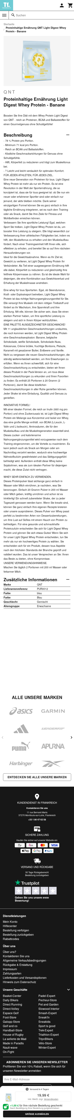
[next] (71, 737)
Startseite (9, 24)
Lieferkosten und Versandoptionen (25, 978)
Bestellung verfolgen (16, 930)
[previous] (2, 737)
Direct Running (12, 1004)
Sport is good (46, 1026)
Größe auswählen (37, 1114)
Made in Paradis (13, 1043)
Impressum (10, 969)
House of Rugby (13, 1034)
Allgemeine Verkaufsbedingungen (24, 960)
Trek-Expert (45, 1030)
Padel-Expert (46, 996)
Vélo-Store (45, 1043)
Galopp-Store (11, 1022)
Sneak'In (44, 1017)
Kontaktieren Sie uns (37, 808)
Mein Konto (10, 922)
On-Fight (8, 1052)
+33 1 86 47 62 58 (37, 819)
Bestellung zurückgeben (37, 875)
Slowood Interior (48, 1009)
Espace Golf (10, 1013)
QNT (10, 92)
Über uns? (9, 952)
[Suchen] (13, 15)
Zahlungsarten (12, 973)
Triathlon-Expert (48, 1034)
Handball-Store (12, 1030)
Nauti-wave (10, 1047)
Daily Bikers (10, 1000)
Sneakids (44, 1022)
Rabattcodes (11, 939)
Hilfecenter (10, 926)
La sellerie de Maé (14, 1039)
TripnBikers (45, 1039)
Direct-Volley (11, 1009)
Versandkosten (51, 1099)
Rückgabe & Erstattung (17, 965)
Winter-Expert (47, 1047)
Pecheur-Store (47, 1000)
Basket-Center (12, 996)
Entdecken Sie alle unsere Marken (37, 777)
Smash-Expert (47, 1013)
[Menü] (4, 15)
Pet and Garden (48, 1004)
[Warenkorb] (70, 5)
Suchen (21, 15)
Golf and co (10, 1026)
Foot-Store (9, 1017)
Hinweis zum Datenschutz (19, 982)
